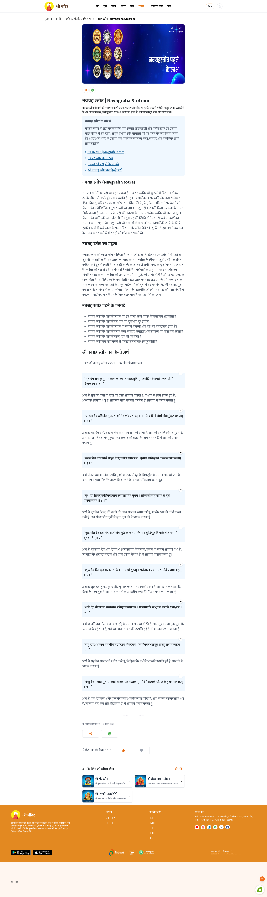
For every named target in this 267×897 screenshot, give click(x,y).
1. (105, 151)
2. (99, 158)
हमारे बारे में (110, 818)
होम (97, 6)
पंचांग (123, 6)
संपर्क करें (110, 823)
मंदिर (132, 6)
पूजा (105, 6)
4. (103, 170)
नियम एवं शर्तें (227, 851)
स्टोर (169, 6)
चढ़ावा (113, 6)
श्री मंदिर (14, 882)
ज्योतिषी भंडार (157, 6)
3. (102, 164)
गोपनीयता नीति (216, 851)
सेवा (151, 828)
